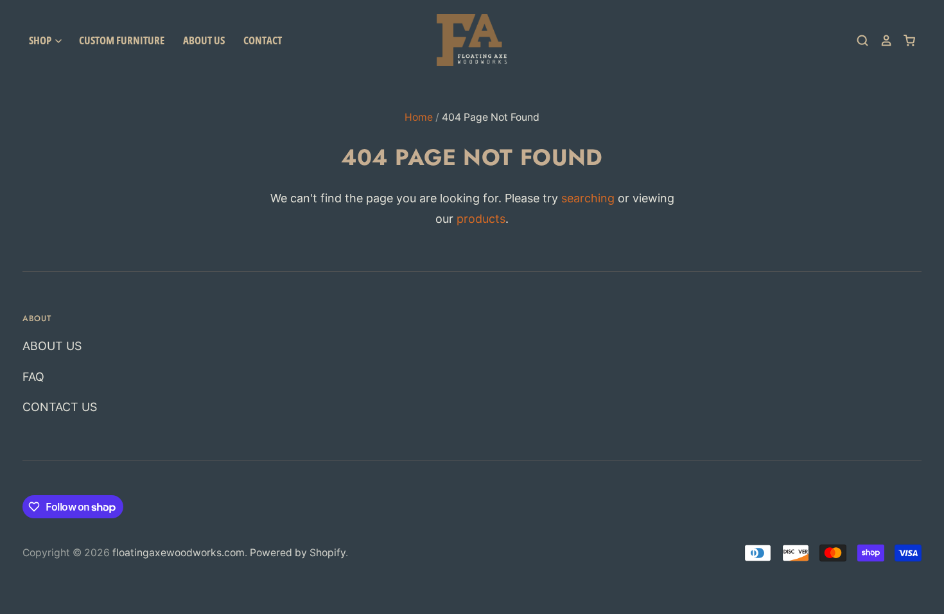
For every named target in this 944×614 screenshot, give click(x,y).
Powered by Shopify (297, 553)
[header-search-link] (857, 40)
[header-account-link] (880, 40)
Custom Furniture (121, 40)
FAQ (33, 376)
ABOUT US (52, 346)
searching (588, 198)
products (481, 218)
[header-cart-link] (904, 40)
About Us (204, 40)
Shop (41, 40)
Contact (262, 40)
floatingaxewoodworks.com (178, 553)
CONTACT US (59, 407)
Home (419, 117)
